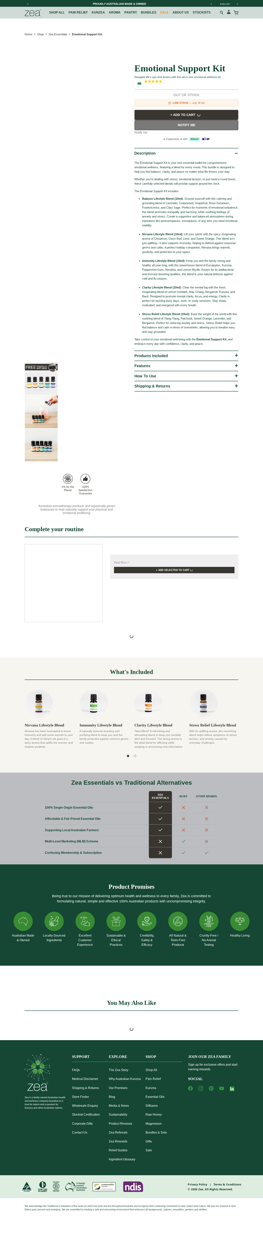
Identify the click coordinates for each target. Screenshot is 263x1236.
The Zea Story (118, 1070)
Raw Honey (154, 1114)
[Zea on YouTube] (221, 1088)
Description (145, 153)
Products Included (151, 356)
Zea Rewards (118, 1141)
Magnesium (154, 1123)
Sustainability (118, 1114)
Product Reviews (120, 1123)
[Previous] (28, 4)
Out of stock (186, 95)
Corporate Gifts (82, 1123)
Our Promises (118, 1088)
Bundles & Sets (156, 1132)
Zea (200, 1189)
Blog (112, 1096)
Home (28, 34)
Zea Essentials (58, 34)
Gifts (149, 1141)
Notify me (186, 125)
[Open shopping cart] (236, 12)
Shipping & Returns (152, 386)
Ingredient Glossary (122, 1159)
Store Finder (80, 1096)
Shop (40, 34)
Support (81, 1056)
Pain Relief (153, 1078)
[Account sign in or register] (229, 12)
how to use (145, 376)
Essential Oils (155, 1096)
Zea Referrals (118, 1132)
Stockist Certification (86, 1114)
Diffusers (152, 1105)
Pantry (130, 12)
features (142, 366)
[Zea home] (33, 12)
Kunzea (98, 12)
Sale (164, 12)
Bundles (148, 12)
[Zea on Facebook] (190, 1088)
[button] (191, 81)
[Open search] (222, 13)
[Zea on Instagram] (201, 1088)
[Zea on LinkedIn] (232, 1089)
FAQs (76, 1070)
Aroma (115, 12)
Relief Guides (118, 1150)
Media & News (119, 1105)
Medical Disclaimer (85, 1078)
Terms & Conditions (227, 1184)
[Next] (211, 4)
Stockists (202, 12)
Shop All (57, 12)
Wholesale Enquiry (85, 1105)
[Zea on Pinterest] (211, 1088)
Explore (118, 1056)
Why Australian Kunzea (125, 1078)
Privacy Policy (197, 1184)
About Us (181, 12)
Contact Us (79, 1132)
